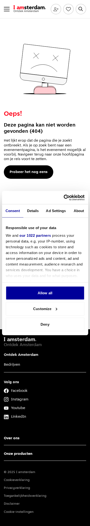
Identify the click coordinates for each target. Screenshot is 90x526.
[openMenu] (7, 9)
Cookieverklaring (17, 480)
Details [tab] (33, 211)
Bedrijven (12, 365)
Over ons (11, 438)
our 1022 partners (35, 235)
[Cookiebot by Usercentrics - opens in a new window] (64, 197)
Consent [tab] (13, 211)
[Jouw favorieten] (68, 9)
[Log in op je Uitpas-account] (56, 9)
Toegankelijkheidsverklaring (25, 496)
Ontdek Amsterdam (21, 355)
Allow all (45, 293)
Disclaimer (12, 504)
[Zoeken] (81, 9)
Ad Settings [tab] (56, 211)
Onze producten (18, 454)
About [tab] (79, 211)
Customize (42, 308)
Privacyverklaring (17, 488)
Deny (45, 324)
